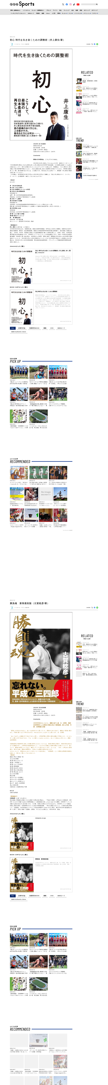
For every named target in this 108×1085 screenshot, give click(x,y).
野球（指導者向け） (16, 10)
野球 (59, 13)
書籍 (45, 328)
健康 (43, 13)
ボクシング (87, 10)
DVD (51, 328)
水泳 (72, 10)
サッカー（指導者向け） (38, 10)
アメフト (55, 10)
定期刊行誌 (21, 328)
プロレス (48, 10)
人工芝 (53, 13)
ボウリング (94, 10)
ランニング (67, 10)
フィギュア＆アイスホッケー (18, 13)
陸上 (61, 10)
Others (48, 13)
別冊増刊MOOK (34, 328)
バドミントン (86, 13)
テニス (70, 13)
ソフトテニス (77, 13)
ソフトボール (26, 10)
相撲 (77, 10)
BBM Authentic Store (18, 331)
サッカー (64, 13)
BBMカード (31, 13)
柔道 (81, 10)
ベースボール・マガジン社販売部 (21, 44)
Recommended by (66, 530)
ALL (12, 328)
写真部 (38, 13)
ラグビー (94, 13)
